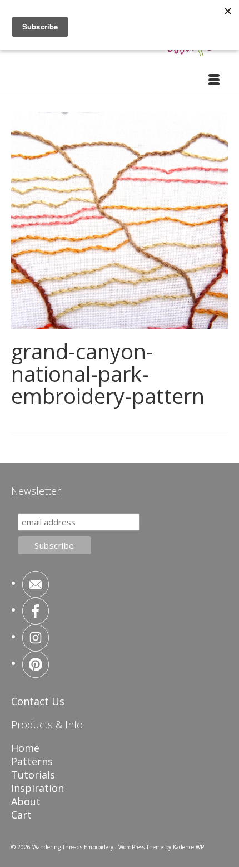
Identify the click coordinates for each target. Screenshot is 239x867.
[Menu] (214, 81)
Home (25, 748)
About (26, 801)
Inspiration (37, 788)
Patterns (32, 761)
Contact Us (37, 701)
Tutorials (33, 774)
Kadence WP (188, 847)
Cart (21, 814)
